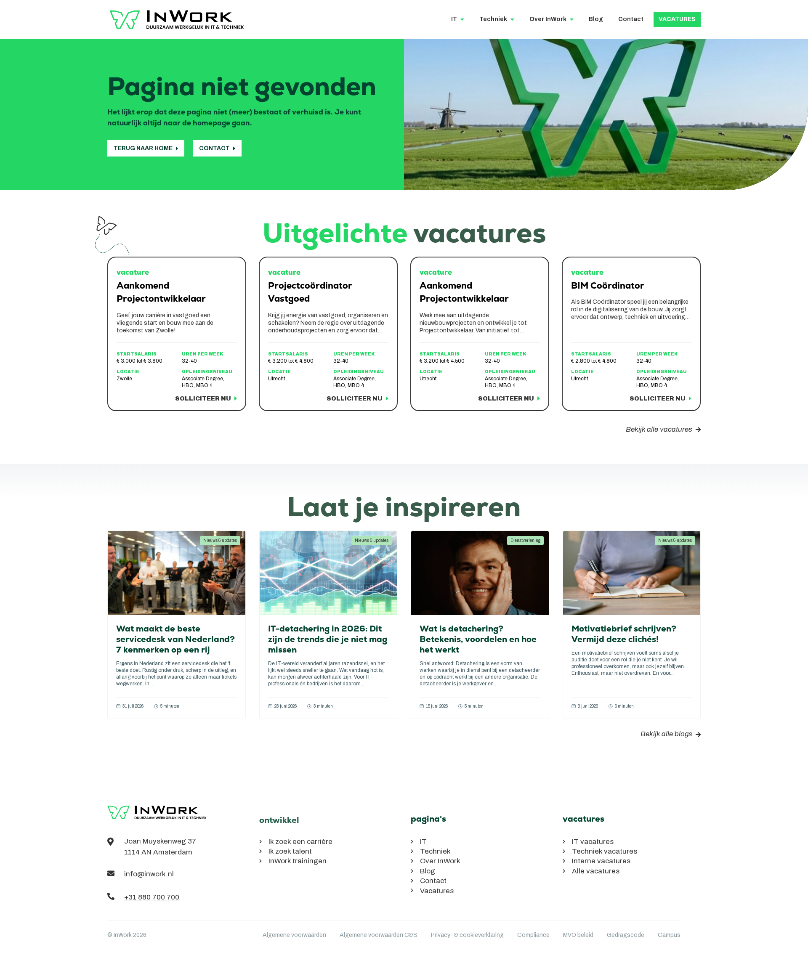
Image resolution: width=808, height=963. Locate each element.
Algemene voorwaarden (294, 935)
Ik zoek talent (290, 851)
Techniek (493, 19)
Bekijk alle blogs (666, 734)
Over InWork (547, 19)
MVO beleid (578, 935)
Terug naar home (143, 148)
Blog (596, 19)
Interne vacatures (601, 861)
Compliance (533, 935)
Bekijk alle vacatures (659, 429)
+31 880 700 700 (151, 897)
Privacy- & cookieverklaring (467, 935)
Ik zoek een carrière (300, 842)
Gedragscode (625, 935)
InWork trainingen (297, 861)
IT (454, 19)
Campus (669, 935)
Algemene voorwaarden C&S (378, 935)
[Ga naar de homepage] (157, 821)
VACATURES (677, 19)
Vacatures (437, 891)
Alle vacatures (595, 871)
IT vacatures (593, 842)
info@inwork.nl (149, 874)
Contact (630, 19)
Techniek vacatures (604, 851)
